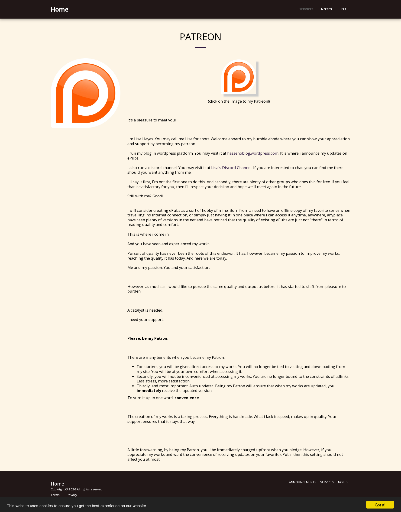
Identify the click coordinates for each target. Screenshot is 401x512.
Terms (55, 495)
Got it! (380, 505)
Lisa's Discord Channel (231, 167)
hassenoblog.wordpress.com (252, 153)
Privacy (72, 495)
